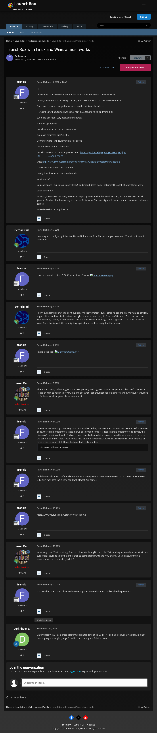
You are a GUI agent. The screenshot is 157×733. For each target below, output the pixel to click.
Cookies (91, 724)
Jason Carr (22, 383)
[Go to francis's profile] (9, 57)
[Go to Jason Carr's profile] (22, 394)
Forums (10, 32)
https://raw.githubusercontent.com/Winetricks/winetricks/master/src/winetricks (81, 161)
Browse (14, 26)
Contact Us (78, 724)
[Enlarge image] (101, 275)
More (79, 26)
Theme (65, 724)
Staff (22, 32)
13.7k (23, 409)
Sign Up (143, 16)
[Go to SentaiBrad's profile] (22, 241)
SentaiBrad (21, 230)
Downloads (47, 26)
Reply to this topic (135, 67)
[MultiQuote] (39, 219)
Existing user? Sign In (121, 17)
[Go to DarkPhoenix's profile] (22, 639)
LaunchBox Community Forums (31, 17)
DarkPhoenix (22, 628)
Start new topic (107, 67)
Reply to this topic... (36, 682)
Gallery (64, 26)
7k (23, 256)
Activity (29, 26)
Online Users (36, 32)
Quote (47, 218)
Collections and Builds (45, 59)
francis (22, 56)
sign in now (75, 671)
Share (123, 57)
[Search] (147, 25)
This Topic (135, 25)
